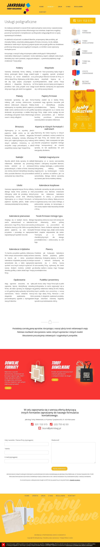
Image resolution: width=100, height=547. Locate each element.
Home (41, 7)
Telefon (7, 449)
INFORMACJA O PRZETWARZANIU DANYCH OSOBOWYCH (50, 535)
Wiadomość (55, 440)
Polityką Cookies (49, 544)
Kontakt (42, 12)
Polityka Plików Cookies (66, 538)
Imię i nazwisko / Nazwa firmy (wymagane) (19, 440)
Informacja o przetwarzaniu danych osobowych (79, 545)
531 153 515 (41, 424)
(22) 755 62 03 (61, 424)
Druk (60, 7)
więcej (8, 388)
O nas (68, 7)
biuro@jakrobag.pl (51, 428)
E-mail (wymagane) (11, 457)
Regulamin (78, 7)
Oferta (50, 7)
